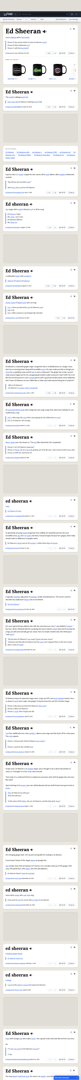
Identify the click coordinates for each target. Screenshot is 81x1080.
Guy (7, 209)
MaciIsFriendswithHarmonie (22, 1059)
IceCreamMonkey (19, 716)
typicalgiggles (18, 516)
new (28, 307)
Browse (19, 19)
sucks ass (19, 958)
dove (7, 372)
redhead (13, 37)
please (33, 860)
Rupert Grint (21, 302)
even (28, 895)
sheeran (13, 214)
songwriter (34, 388)
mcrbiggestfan (18, 905)
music (44, 42)
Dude (16, 711)
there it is (13, 222)
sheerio (18, 281)
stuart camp (18, 878)
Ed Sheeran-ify (58, 155)
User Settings (73, 19)
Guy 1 (10, 307)
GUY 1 (10, 417)
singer (21, 174)
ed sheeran (9, 516)
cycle (10, 736)
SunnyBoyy (17, 227)
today (42, 741)
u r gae (16, 318)
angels (43, 1076)
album (19, 543)
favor (28, 450)
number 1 (33, 543)
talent (27, 868)
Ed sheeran (9, 227)
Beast (15, 1076)
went (10, 985)
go (33, 900)
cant (24, 895)
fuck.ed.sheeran (19, 609)
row (58, 417)
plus (19, 535)
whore (20, 953)
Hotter (8, 302)
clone (13, 302)
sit (14, 452)
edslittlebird (18, 286)
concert (25, 985)
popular (62, 174)
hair (33, 372)
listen (37, 900)
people (60, 698)
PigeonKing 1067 (19, 193)
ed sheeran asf (65, 152)
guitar (21, 209)
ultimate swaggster (20, 963)
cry (31, 209)
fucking (9, 953)
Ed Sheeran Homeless (42, 155)
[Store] (72, 14)
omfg (12, 217)
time (31, 747)
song (28, 182)
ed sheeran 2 (37, 152)
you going (17, 1049)
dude (22, 410)
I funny (16, 53)
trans (7, 506)
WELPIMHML (17, 107)
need (23, 873)
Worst (8, 442)
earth (16, 701)
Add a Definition (61, 19)
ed (8, 511)
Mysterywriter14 (19, 752)
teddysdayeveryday (20, 393)
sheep (9, 980)
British (17, 410)
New (40, 706)
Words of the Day (8, 19)
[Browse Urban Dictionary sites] (9, 14)
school (69, 626)
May (9, 793)
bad (55, 629)
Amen (58, 801)
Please (17, 450)
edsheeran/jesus (19, 806)
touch (56, 698)
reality (21, 645)
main (47, 174)
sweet (32, 377)
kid (27, 97)
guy (28, 45)
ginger (15, 953)
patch (23, 97)
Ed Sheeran (9, 53)
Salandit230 (17, 458)
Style (42, 19)
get (19, 900)
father (24, 801)
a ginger (22, 388)
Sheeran (16, 604)
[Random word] (67, 14)
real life (11, 97)
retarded (16, 597)
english (30, 769)
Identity (33, 19)
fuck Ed (10, 604)
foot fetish (25, 37)
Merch (72, 53)
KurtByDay (17, 426)
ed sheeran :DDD (51, 152)
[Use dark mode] (76, 14)
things (26, 599)
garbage (34, 597)
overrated (11, 410)
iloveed (16, 548)
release (54, 543)
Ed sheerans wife (23, 152)
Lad (7, 733)
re (19, 187)
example (31, 873)
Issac (9, 102)
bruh (13, 187)
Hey (11, 1049)
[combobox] (43, 14)
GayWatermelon (19, 650)
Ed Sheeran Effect (24, 155)
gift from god (24, 1076)
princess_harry (18, 990)
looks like (14, 102)
